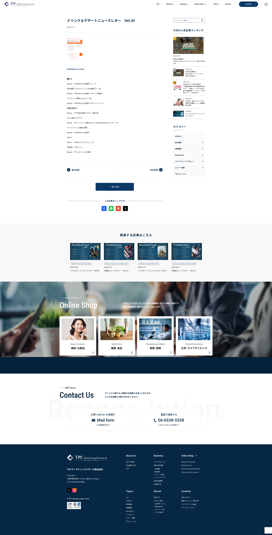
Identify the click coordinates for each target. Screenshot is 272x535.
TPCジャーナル (180, 174)
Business (183, 4)
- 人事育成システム (160, 504)
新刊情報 (129, 504)
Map (96, 479)
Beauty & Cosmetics (111, 264)
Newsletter (84, 264)
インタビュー (130, 514)
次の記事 (154, 169)
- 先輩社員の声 (158, 507)
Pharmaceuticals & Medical (190, 469)
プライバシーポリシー (188, 508)
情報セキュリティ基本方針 (190, 501)
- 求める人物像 (158, 501)
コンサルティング (159, 462)
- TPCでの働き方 (159, 512)
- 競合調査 (157, 472)
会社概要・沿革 (131, 465)
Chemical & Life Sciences (190, 472)
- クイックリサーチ (160, 477)
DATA (89, 264)
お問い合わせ (185, 497)
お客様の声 (157, 484)
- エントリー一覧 (159, 509)
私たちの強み (130, 462)
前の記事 (75, 169)
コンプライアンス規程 (188, 504)
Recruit (228, 4)
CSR (127, 469)
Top (157, 4)
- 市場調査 (157, 469)
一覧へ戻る (115, 186)
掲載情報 (129, 508)
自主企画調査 (158, 481)
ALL (127, 497)
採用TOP (157, 497)
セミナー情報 (130, 518)
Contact (248, 4)
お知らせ (178, 136)
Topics (216, 4)
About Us (169, 4)
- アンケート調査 (159, 474)
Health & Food (76, 264)
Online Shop (199, 4)
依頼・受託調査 (158, 465)
